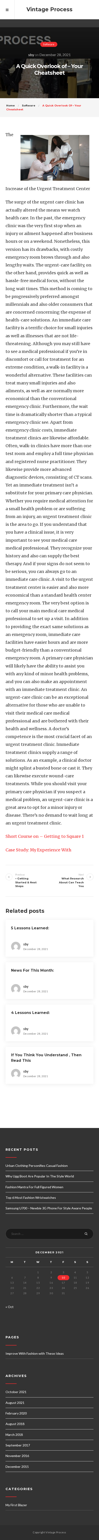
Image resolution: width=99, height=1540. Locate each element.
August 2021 (15, 1403)
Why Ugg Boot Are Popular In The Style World (40, 1176)
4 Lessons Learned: (30, 1012)
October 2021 (16, 1392)
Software (48, 44)
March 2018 (14, 1435)
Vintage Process (49, 9)
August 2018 (15, 1424)
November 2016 (17, 1456)
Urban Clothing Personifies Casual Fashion (37, 1166)
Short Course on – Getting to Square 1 (45, 836)
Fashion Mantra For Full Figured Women (34, 1187)
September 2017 (18, 1445)
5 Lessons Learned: (30, 928)
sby (31, 54)
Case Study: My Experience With (38, 850)
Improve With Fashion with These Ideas (35, 1353)
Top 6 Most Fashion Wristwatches (31, 1197)
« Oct (10, 1307)
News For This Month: (32, 970)
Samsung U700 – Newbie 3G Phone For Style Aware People (49, 1208)
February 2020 (16, 1413)
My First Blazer (16, 1505)
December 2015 (17, 1466)
